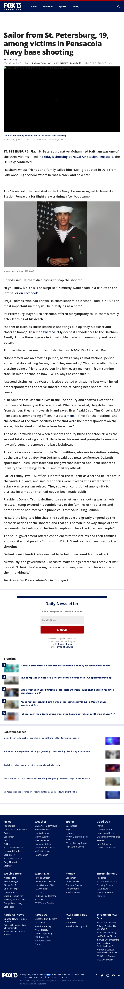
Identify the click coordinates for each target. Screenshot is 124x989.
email (119, 975)
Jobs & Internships (43, 926)
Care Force (9, 906)
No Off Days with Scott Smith (77, 838)
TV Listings (40, 922)
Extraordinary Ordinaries (108, 836)
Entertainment (107, 873)
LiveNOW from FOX (44, 885)
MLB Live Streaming (106, 932)
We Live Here (13, 873)
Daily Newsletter (12, 862)
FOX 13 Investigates (13, 847)
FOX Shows (102, 888)
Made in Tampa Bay (13, 895)
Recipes (100, 840)
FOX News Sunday (13, 858)
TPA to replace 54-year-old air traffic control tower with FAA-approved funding (66, 677)
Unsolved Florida (12, 851)
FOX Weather (41, 854)
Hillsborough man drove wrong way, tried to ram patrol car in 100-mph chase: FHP (68, 713)
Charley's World (104, 829)
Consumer (9, 836)
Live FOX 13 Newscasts (46, 881)
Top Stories (9, 825)
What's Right (10, 877)
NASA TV (39, 899)
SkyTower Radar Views (46, 825)
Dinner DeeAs (10, 885)
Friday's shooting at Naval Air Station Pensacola (77, 157)
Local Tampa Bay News (15, 829)
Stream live (71, 922)
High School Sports (75, 846)
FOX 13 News (9, 63)
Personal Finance (74, 885)
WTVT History (41, 929)
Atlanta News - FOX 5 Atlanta (14, 933)
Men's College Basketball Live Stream (108, 944)
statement (66, 416)
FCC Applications (43, 940)
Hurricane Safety (43, 844)
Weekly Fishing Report (76, 843)
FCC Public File (42, 937)
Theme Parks (10, 892)
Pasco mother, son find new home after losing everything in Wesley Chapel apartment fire (47, 778)
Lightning (70, 833)
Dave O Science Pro (106, 847)
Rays (68, 829)
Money (70, 873)
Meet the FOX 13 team (46, 918)
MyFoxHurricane (43, 851)
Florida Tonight (11, 881)
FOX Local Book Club (107, 881)
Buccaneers (71, 825)
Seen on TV (9, 854)
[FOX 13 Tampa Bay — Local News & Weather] (14, 6)
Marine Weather (42, 836)
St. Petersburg (23, 63)
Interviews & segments (77, 926)
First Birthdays (104, 844)
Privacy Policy (65, 644)
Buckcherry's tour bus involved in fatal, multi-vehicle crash (32, 765)
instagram (107, 975)
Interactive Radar (43, 829)
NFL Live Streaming (106, 922)
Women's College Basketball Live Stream (108, 951)
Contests (101, 895)
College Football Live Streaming (107, 927)
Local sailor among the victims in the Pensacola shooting (35, 135)
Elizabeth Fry (12, 59)
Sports (70, 821)
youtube (113, 975)
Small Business (73, 892)
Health (7, 840)
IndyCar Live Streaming (108, 939)
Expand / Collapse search (118, 6)
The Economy (72, 888)
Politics (7, 844)
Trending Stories (105, 885)
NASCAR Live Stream (107, 936)
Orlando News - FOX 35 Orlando (15, 920)
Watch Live (42, 873)
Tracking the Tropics (45, 847)
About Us (41, 914)
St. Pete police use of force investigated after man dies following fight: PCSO (40, 791)
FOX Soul (39, 892)
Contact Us (40, 944)
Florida (7, 833)
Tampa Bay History (13, 903)
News (7, 821)
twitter (102, 975)
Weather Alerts (42, 840)
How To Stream (42, 877)
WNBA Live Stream (106, 956)
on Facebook (28, 293)
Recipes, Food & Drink (15, 899)
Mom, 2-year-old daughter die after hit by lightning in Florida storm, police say (42, 738)
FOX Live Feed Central (45, 895)
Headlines (101, 877)
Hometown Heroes (106, 833)
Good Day (103, 821)
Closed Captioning (43, 933)
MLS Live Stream (105, 959)
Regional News (14, 914)
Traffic (100, 825)
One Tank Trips (11, 888)
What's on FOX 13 (105, 892)
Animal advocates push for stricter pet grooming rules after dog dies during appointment (47, 751)
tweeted (49, 332)
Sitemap (8, 865)
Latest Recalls (72, 881)
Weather (40, 821)
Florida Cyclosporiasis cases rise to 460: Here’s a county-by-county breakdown (65, 665)
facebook (96, 975)
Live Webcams (42, 833)
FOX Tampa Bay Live (45, 903)
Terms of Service (64, 646)
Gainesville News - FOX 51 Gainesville (15, 926)
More (75, 6)
